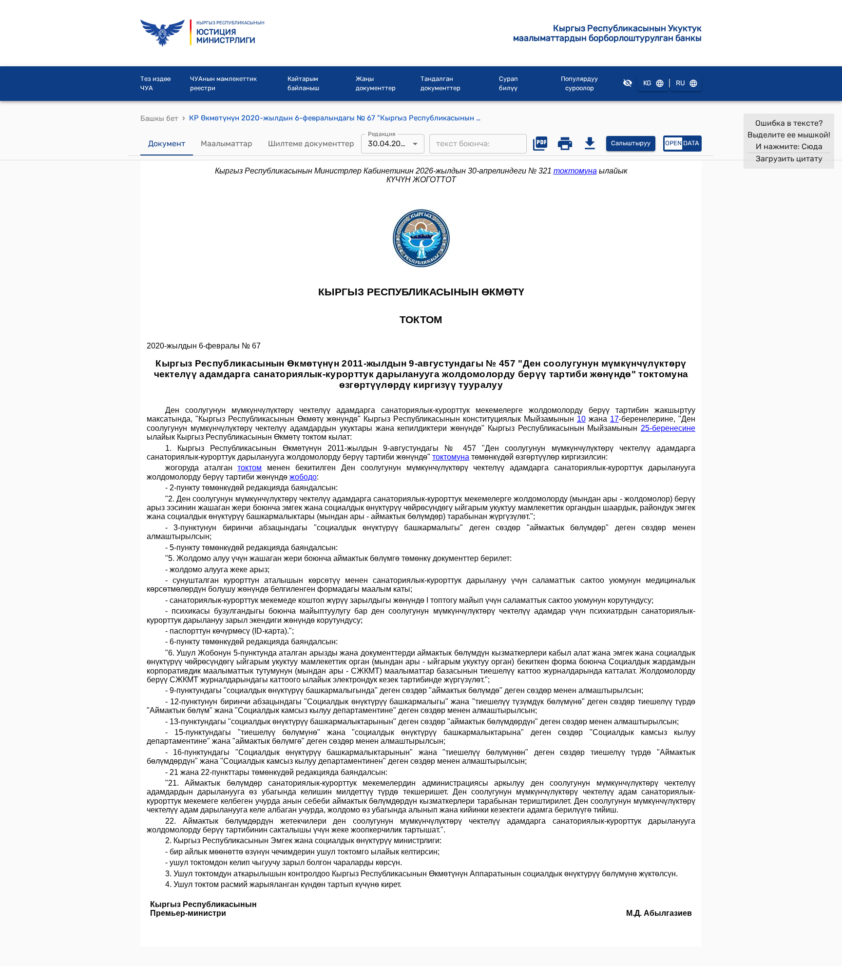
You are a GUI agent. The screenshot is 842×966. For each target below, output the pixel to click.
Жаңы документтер (376, 83)
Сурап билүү (508, 83)
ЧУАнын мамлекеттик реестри (223, 83)
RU (680, 83)
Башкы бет (159, 118)
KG (647, 83)
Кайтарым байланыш (303, 83)
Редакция (382, 133)
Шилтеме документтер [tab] (311, 143)
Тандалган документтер (440, 83)
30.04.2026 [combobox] (389, 143)
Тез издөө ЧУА (155, 83)
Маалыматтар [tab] (226, 143)
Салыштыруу (631, 143)
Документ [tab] (166, 143)
